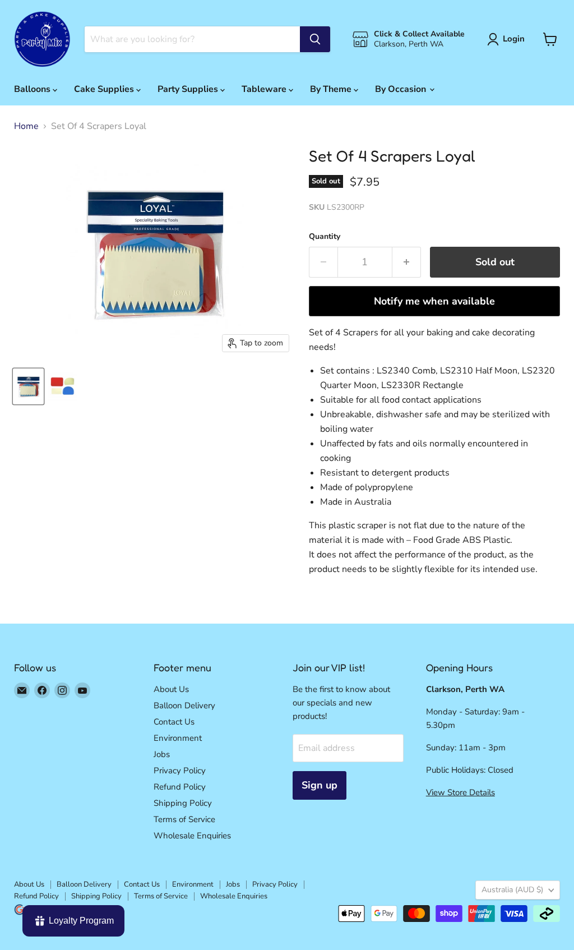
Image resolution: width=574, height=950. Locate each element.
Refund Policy (180, 786)
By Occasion (401, 89)
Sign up (319, 785)
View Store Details (460, 792)
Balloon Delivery (184, 705)
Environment (178, 738)
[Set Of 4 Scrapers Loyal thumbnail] (28, 386)
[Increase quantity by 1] (406, 262)
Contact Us (174, 721)
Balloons (33, 89)
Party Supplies (189, 89)
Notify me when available (434, 301)
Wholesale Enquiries (192, 835)
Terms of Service (184, 819)
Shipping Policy (183, 803)
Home (26, 126)
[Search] (315, 39)
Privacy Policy (180, 770)
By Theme (332, 89)
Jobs (162, 754)
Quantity (324, 236)
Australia (512, 889)
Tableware (265, 89)
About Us (171, 689)
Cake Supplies (105, 89)
